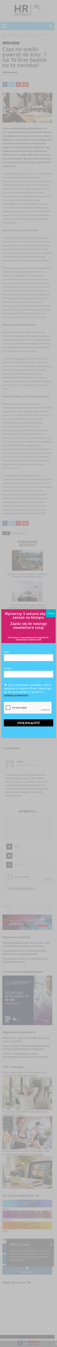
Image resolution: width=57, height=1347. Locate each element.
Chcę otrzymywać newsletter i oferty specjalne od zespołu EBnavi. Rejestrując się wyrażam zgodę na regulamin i (27, 690)
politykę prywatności (16, 695)
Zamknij (50, 613)
